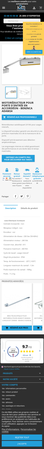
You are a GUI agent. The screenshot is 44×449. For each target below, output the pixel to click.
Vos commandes (8, 395)
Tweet (21, 196)
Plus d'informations (11, 429)
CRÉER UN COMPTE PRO (34, 52)
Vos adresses (7, 402)
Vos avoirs (6, 399)
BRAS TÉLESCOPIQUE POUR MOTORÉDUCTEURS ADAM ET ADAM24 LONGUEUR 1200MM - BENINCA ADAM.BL (16, 318)
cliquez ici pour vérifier (11, 369)
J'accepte (22, 444)
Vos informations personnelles (14, 388)
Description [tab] (10, 208)
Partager (15, 196)
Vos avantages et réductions (13, 406)
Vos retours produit (10, 392)
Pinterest (27, 196)
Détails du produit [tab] (29, 208)
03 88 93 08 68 (11, 15)
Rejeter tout (22, 437)
